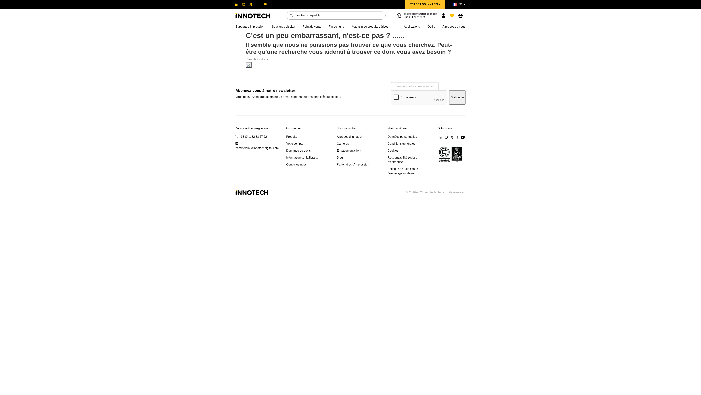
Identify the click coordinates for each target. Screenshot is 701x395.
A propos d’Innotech (350, 136)
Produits (291, 136)
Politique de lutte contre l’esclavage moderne (403, 171)
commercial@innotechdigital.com (420, 14)
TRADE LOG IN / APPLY (425, 4)
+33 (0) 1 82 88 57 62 (415, 17)
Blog (340, 157)
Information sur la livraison (303, 157)
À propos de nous (454, 26)
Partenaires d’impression (353, 164)
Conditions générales (401, 143)
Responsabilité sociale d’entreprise (402, 159)
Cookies (393, 150)
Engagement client (349, 150)
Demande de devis (298, 150)
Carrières (343, 143)
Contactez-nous (296, 164)
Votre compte (294, 143)
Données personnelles (402, 136)
